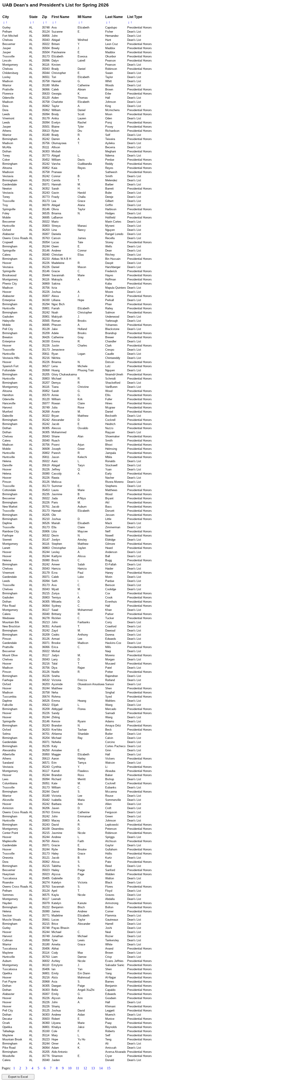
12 (85, 1068)
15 (108, 1068)
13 (93, 1068)
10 (69, 1068)
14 (100, 1068)
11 (77, 1068)
